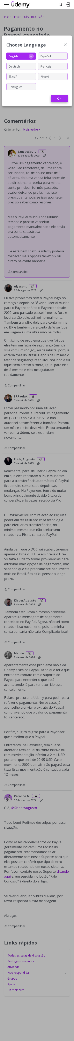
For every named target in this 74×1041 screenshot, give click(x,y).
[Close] (65, 45)
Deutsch (14, 66)
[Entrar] (68, 4)
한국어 (44, 76)
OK (59, 98)
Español (45, 56)
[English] (21, 4)
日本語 (13, 76)
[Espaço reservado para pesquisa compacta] (60, 4)
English (13, 56)
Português (15, 87)
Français (45, 66)
